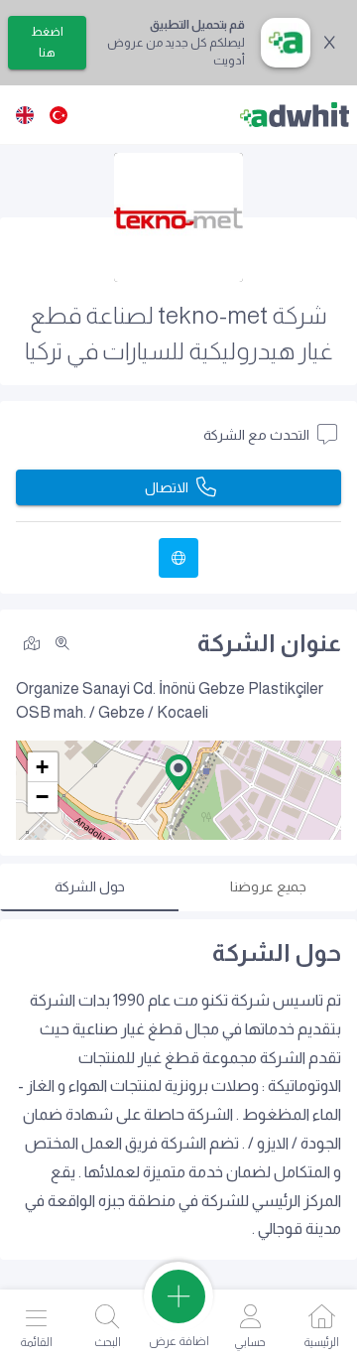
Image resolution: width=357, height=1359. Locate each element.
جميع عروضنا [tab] (268, 886)
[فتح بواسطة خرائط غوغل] (32, 641)
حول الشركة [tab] (90, 886)
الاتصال (166, 487)
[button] (178, 772)
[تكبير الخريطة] (62, 643)
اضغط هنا (47, 42)
